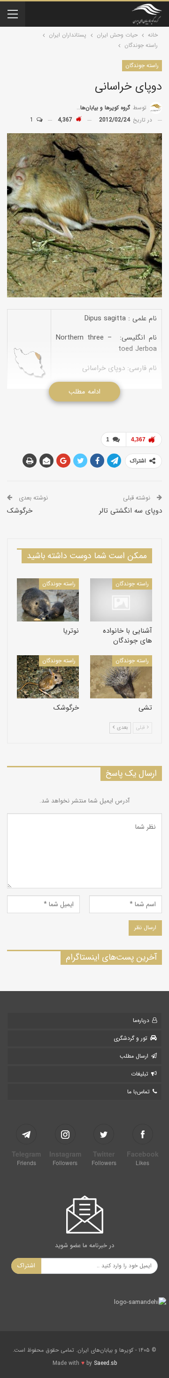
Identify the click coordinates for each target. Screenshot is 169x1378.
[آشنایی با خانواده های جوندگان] (121, 599)
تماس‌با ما (138, 1091)
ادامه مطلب (84, 391)
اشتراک (26, 1266)
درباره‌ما (141, 1020)
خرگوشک (19, 510)
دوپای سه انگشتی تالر (130, 510)
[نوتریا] (48, 599)
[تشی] (121, 676)
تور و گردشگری (130, 1038)
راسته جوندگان (142, 65)
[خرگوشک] (48, 676)
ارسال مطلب (134, 1056)
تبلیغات (139, 1073)
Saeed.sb (105, 1363)
